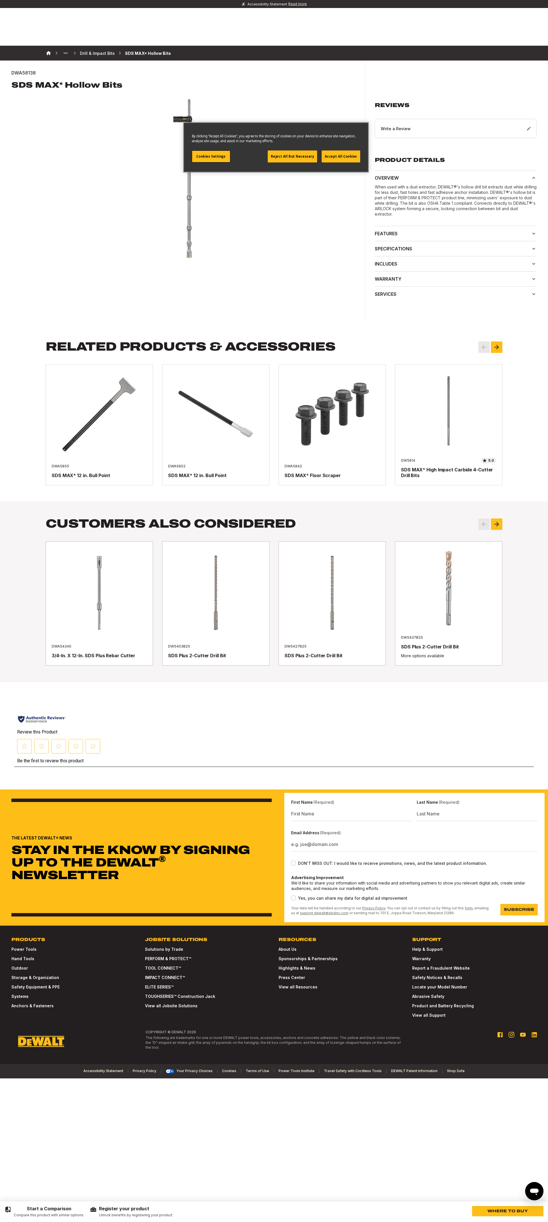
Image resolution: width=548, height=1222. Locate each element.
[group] (44, 1211)
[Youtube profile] (522, 1034)
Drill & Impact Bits (97, 53)
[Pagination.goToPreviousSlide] (484, 524)
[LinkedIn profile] (534, 1034)
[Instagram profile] (511, 1034)
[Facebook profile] (500, 1034)
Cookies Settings (210, 156)
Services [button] (385, 294)
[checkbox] (293, 863)
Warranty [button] (388, 279)
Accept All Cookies (341, 156)
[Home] (48, 53)
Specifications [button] (393, 249)
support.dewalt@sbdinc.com (324, 913)
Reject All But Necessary (292, 156)
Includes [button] (386, 264)
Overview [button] (387, 178)
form (469, 908)
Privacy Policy (373, 908)
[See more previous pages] (66, 53)
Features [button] (386, 233)
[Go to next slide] (496, 347)
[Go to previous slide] (484, 347)
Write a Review (396, 128)
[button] (456, 120)
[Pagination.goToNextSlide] (496, 524)
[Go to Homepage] (41, 1041)
